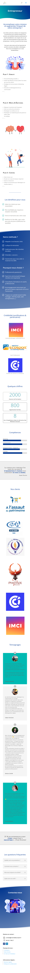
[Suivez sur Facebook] (4, 944)
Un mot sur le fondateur (9, 953)
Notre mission (7, 952)
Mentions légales (8, 962)
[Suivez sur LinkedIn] (7, 944)
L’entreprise (6, 950)
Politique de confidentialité (10, 964)
